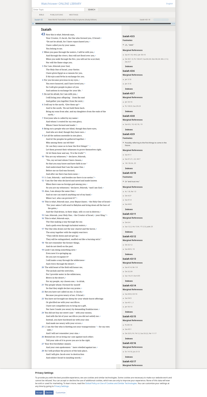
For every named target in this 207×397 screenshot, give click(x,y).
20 (43, 267)
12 (43, 180)
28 (43, 350)
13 (43, 191)
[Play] (33, 24)
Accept (39, 392)
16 (43, 218)
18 (43, 242)
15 (43, 215)
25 (43, 326)
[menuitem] (173, 9)
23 (43, 298)
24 (43, 312)
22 (43, 291)
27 (43, 344)
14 (43, 201)
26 (43, 336)
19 (43, 249)
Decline (49, 392)
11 (43, 177)
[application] (103, 23)
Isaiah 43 (39, 19)
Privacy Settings (61, 386)
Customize (60, 392)
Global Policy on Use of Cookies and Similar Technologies (111, 383)
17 (43, 229)
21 (43, 284)
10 (43, 156)
